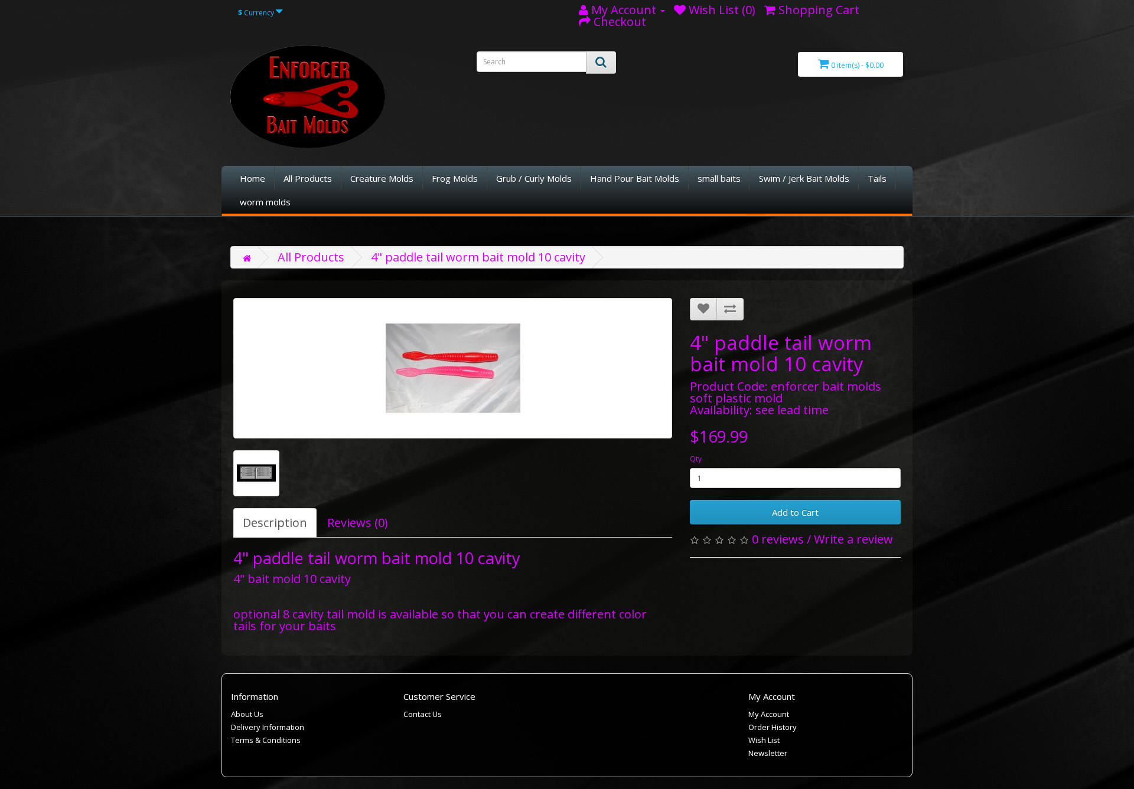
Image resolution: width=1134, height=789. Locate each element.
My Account (768, 714)
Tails (877, 178)
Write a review (853, 539)
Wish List (764, 740)
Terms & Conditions (266, 740)
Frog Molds (455, 178)
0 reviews (778, 539)
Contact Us (422, 714)
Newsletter (767, 753)
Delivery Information (267, 727)
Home (252, 178)
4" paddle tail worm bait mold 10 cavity (478, 257)
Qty (696, 459)
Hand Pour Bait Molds (634, 178)
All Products (308, 178)
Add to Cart (795, 512)
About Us (247, 714)
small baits (719, 178)
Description (275, 523)
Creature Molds (381, 178)
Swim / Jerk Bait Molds (804, 178)
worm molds (265, 202)
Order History (772, 727)
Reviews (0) (357, 523)
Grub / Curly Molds (534, 178)
